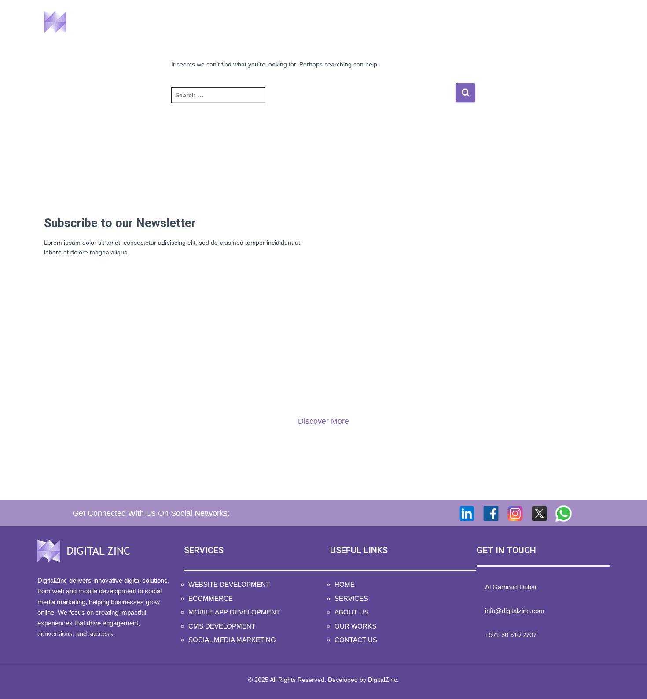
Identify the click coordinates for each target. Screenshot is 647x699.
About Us (447, 22)
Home (333, 22)
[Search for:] (313, 101)
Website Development (229, 584)
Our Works (509, 22)
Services (384, 22)
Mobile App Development (234, 612)
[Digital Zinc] (89, 22)
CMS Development (221, 626)
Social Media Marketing (232, 640)
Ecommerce (210, 598)
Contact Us (575, 22)
